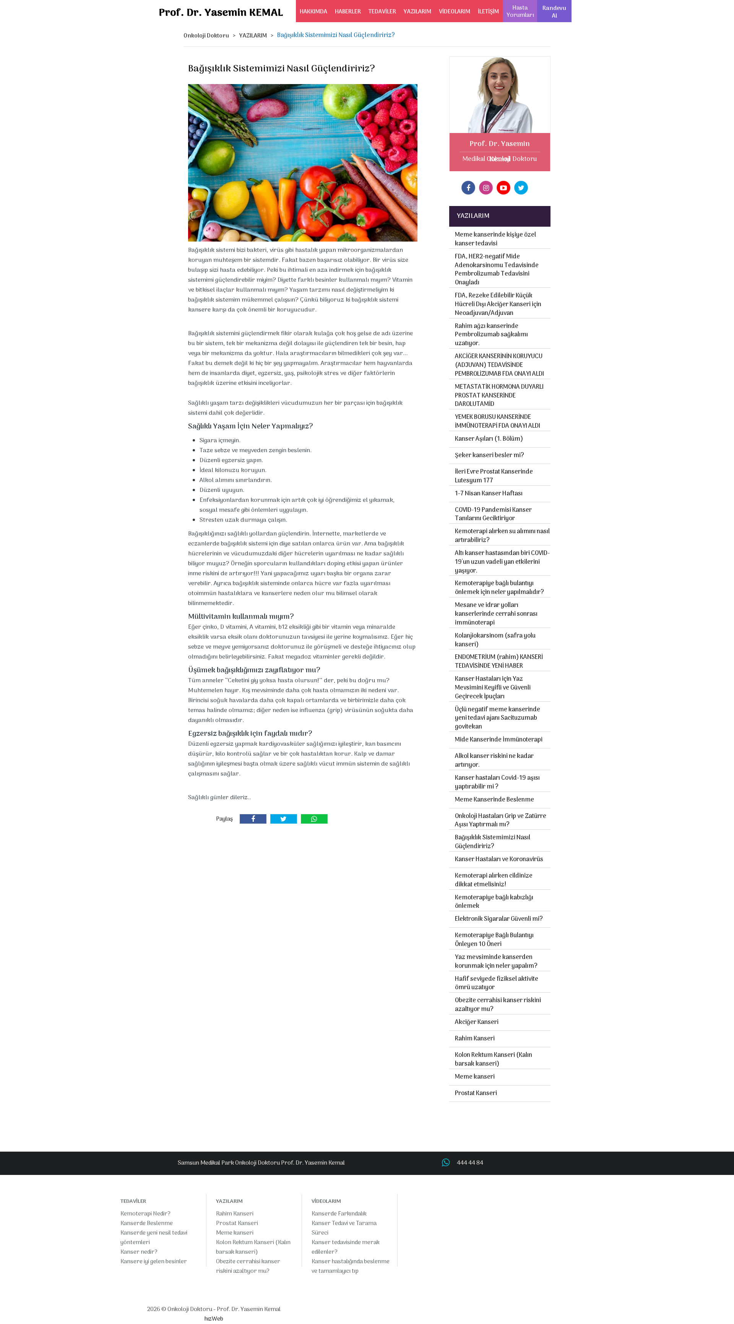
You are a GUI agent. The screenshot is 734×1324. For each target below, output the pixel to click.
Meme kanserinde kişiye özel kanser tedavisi (495, 239)
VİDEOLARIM (454, 11)
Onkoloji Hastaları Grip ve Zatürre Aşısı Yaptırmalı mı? (500, 820)
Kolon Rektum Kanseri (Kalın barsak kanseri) (493, 1059)
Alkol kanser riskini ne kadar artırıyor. (494, 760)
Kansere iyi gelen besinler (153, 1261)
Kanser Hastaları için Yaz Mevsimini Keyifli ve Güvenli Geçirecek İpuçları (493, 688)
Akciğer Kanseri (477, 1022)
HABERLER (348, 11)
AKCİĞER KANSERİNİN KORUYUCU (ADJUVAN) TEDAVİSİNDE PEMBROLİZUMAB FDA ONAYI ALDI (499, 365)
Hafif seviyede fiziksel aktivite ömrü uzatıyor (496, 983)
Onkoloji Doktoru (206, 36)
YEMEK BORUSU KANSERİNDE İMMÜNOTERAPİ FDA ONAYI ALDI (497, 421)
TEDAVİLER (382, 11)
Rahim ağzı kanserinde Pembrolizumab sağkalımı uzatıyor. (491, 335)
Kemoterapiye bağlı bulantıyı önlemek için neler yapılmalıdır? (499, 588)
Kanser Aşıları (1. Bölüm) (489, 439)
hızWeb (214, 1319)
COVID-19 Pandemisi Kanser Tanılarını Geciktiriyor (493, 514)
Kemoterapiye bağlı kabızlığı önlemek (494, 902)
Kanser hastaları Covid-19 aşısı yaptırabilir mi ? (497, 782)
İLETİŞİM (488, 11)
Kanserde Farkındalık (339, 1214)
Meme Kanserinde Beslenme (494, 800)
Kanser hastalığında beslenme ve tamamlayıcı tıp (351, 1266)
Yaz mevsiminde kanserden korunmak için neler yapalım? (496, 961)
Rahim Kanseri (475, 1039)
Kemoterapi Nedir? (145, 1214)
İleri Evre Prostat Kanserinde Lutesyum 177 (494, 476)
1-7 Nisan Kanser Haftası (489, 494)
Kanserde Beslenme (146, 1223)
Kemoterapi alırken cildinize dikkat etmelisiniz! (494, 880)
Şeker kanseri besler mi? (489, 456)
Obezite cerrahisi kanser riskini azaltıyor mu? (498, 1005)
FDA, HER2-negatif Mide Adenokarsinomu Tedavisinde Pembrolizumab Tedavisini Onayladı (497, 270)
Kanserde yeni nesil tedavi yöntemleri (153, 1237)
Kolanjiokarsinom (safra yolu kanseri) (495, 640)
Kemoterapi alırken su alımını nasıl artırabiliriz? (502, 536)
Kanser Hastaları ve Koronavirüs (499, 860)
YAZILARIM (417, 11)
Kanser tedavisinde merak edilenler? (346, 1247)
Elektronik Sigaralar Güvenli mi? (499, 919)
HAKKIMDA (313, 11)
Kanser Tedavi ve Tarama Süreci (344, 1228)
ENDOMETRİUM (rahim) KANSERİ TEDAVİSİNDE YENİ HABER (499, 661)
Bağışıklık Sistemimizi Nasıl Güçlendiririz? (492, 842)
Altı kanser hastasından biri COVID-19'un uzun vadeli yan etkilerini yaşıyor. (502, 562)
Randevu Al (554, 12)
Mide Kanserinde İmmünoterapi (498, 740)
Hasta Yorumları (520, 11)
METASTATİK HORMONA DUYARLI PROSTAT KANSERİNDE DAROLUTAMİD (499, 396)
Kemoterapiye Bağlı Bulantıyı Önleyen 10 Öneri (494, 940)
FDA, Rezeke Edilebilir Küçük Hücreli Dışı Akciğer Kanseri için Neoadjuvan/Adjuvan (498, 304)
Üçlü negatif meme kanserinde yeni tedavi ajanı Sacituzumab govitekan (497, 718)
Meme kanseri (475, 1077)
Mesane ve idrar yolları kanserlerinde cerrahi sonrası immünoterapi (496, 614)
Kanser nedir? (139, 1252)
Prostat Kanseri (476, 1093)
